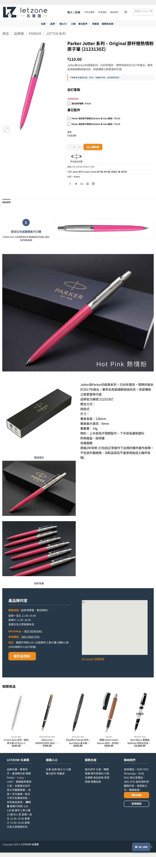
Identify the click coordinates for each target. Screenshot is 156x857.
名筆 (43, 23)
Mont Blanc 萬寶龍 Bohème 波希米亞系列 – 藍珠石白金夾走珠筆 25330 (140, 741)
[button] (73, 12)
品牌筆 (19, 33)
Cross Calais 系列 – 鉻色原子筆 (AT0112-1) (16, 741)
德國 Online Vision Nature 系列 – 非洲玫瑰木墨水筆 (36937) (109, 741)
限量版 (95, 23)
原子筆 (107, 171)
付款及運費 (89, 12)
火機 (73, 23)
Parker (35, 33)
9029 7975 (142, 769)
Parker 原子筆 (96, 171)
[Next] (153, 722)
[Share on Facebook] (70, 183)
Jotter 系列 (56, 33)
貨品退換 (17, 802)
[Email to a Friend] (81, 183)
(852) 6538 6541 (33, 631)
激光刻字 (90, 769)
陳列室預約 (22, 656)
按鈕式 (114, 171)
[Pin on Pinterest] (87, 183)
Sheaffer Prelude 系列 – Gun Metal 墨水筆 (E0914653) (78, 741)
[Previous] (2, 722)
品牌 (52, 23)
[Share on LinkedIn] (93, 183)
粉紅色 (124, 171)
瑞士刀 (62, 23)
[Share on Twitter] (76, 183)
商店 (5, 33)
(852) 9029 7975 (30, 637)
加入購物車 (93, 147)
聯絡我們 (114, 12)
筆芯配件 (82, 23)
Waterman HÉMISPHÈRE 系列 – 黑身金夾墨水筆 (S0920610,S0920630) (47, 741)
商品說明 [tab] (6, 202)
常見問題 (102, 12)
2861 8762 (129, 781)
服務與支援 (107, 23)
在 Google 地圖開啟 (93, 659)
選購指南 (96, 781)
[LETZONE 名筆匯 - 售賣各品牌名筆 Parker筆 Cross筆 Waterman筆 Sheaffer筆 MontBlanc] (25, 12)
